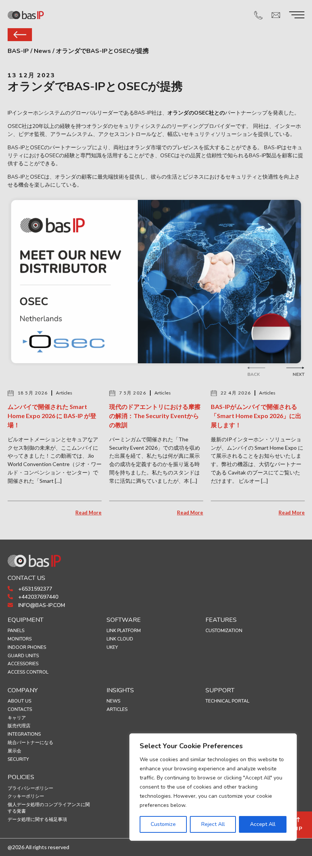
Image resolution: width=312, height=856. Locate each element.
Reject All (213, 824)
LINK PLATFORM (124, 631)
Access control (28, 672)
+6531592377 (34, 588)
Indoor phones (27, 647)
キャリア (17, 718)
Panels (16, 631)
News (113, 701)
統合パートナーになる (30, 742)
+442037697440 (37, 596)
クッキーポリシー (26, 796)
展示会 (14, 751)
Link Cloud (120, 639)
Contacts (20, 709)
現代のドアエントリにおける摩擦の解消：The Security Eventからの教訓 (155, 415)
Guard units (23, 656)
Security (18, 759)
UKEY (112, 647)
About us (19, 701)
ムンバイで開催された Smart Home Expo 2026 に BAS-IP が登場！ (52, 415)
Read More (88, 512)
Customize (163, 824)
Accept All (262, 824)
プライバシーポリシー (30, 788)
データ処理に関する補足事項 (37, 819)
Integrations (24, 734)
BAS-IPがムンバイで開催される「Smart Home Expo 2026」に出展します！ (256, 415)
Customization (223, 631)
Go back (20, 34)
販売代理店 (19, 726)
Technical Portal (227, 701)
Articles (117, 709)
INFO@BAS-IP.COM (41, 605)
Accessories (23, 664)
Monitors (20, 639)
